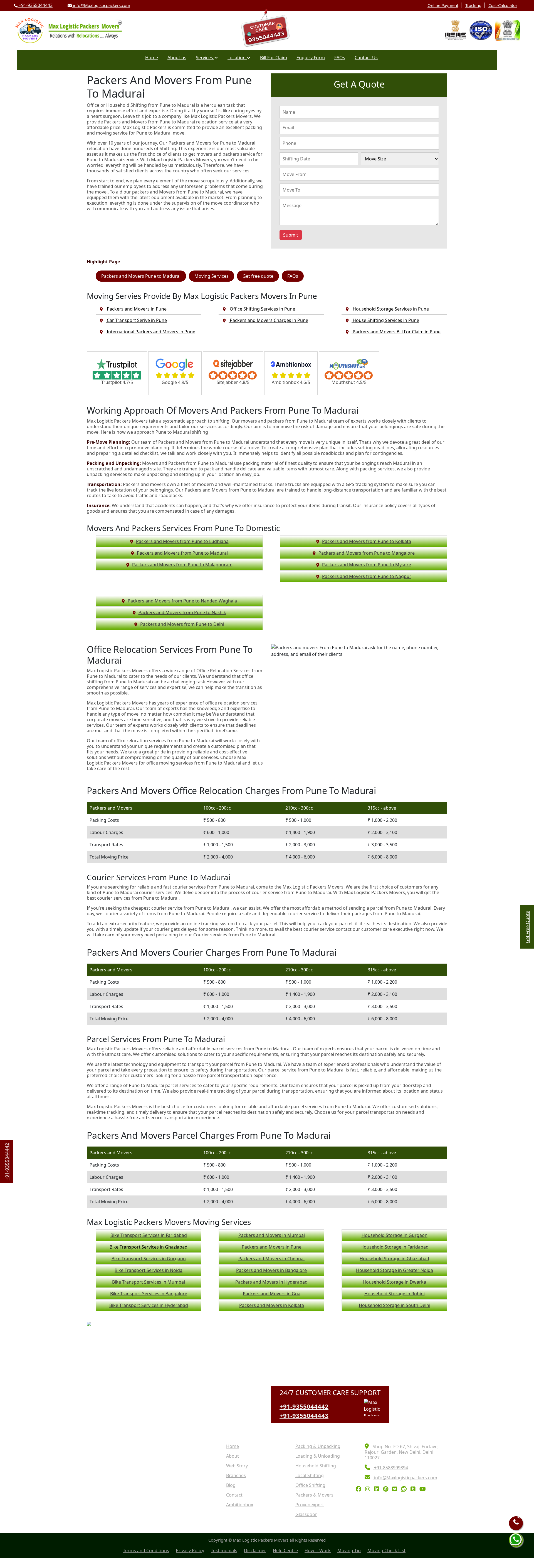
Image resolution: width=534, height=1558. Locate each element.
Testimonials (224, 1550)
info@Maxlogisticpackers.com (101, 5)
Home (151, 57)
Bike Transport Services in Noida (148, 1270)
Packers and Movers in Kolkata (271, 1305)
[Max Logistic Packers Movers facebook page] (360, 1489)
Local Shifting (309, 1475)
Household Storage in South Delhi (394, 1305)
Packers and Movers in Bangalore (271, 1270)
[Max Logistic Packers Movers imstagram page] (369, 1489)
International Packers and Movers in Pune (150, 332)
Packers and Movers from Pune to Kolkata (366, 541)
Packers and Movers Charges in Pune (268, 320)
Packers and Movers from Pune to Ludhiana (182, 541)
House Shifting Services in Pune (385, 320)
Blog (231, 1485)
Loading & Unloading (317, 1456)
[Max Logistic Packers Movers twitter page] (396, 1489)
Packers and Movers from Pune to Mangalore (366, 553)
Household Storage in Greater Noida (394, 1270)
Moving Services (211, 276)
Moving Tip (349, 1550)
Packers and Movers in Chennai (271, 1259)
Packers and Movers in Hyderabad (271, 1282)
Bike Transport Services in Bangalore (148, 1294)
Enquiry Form (310, 57)
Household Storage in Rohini (394, 1294)
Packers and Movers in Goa (271, 1294)
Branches (236, 1475)
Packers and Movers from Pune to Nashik (182, 612)
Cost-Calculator (502, 5)
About (232, 1456)
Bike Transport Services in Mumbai (148, 1282)
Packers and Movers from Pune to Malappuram (182, 565)
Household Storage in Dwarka (394, 1282)
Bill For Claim (273, 57)
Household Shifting (315, 1466)
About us (176, 57)
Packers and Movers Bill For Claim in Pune (396, 332)
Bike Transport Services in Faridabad (148, 1235)
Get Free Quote (527, 927)
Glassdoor (306, 1514)
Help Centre (285, 1550)
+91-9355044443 (35, 5)
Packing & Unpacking (317, 1446)
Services (205, 57)
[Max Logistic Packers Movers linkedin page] (378, 1489)
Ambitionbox (239, 1505)
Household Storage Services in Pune (390, 309)
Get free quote (258, 276)
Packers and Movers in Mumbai (271, 1235)
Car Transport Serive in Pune (136, 320)
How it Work (318, 1550)
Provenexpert (309, 1505)
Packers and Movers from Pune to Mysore (366, 565)
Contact (234, 1495)
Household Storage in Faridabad (394, 1247)
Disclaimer (255, 1550)
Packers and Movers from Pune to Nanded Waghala (182, 601)
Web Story (237, 1466)
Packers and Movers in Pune (136, 309)
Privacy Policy (190, 1550)
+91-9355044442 (304, 1406)
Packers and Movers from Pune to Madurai (182, 553)
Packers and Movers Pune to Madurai (141, 276)
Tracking (473, 5)
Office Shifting (310, 1485)
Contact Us (366, 57)
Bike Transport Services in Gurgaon (149, 1259)
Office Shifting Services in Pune (262, 309)
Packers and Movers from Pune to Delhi (182, 624)
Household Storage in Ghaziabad (394, 1259)
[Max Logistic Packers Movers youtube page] (424, 1489)
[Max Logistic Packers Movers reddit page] (405, 1489)
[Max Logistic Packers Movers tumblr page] (414, 1489)
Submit (290, 235)
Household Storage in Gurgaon (394, 1235)
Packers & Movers (314, 1495)
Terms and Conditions (146, 1550)
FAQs (339, 57)
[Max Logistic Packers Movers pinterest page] (387, 1489)
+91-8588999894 (390, 1468)
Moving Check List (386, 1550)
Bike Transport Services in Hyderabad (148, 1305)
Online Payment (442, 5)
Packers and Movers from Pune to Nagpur (366, 576)
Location (237, 57)
